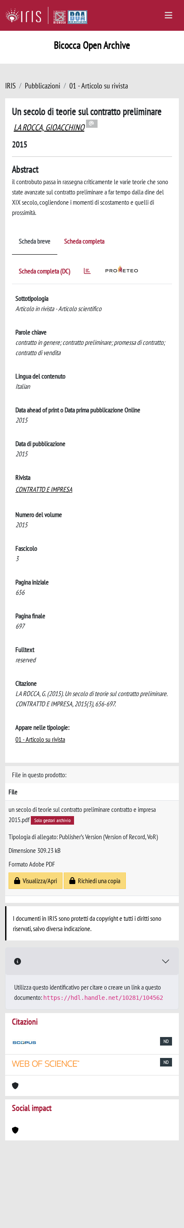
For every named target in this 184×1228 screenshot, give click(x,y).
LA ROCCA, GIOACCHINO (49, 127)
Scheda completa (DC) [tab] (44, 271)
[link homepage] (26, 15)
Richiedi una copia (97, 880)
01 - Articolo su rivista (98, 86)
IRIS (10, 86)
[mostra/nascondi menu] (168, 15)
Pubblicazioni (42, 86)
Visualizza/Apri (38, 880)
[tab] (87, 272)
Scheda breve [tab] (34, 241)
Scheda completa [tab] (84, 241)
